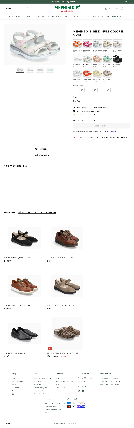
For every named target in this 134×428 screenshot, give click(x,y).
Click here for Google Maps (53, 411)
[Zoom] (35, 44)
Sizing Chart (39, 381)
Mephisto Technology (43, 378)
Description (41, 149)
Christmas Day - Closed (110, 381)
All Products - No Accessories (37, 212)
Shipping (76, 120)
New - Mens (16, 378)
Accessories (54, 16)
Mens (29, 16)
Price (75, 97)
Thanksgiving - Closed (109, 378)
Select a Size (78, 86)
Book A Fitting (81, 16)
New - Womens (18, 381)
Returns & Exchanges (64, 381)
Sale (67, 16)
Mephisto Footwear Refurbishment (42, 392)
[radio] (77, 46)
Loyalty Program (40, 388)
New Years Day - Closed (110, 384)
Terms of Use (61, 388)
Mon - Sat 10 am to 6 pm (55, 403)
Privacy (59, 384)
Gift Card (98, 16)
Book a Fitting (39, 384)
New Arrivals (16, 16)
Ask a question (42, 155)
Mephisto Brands (116, 16)
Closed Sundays (51, 407)
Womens (40, 16)
